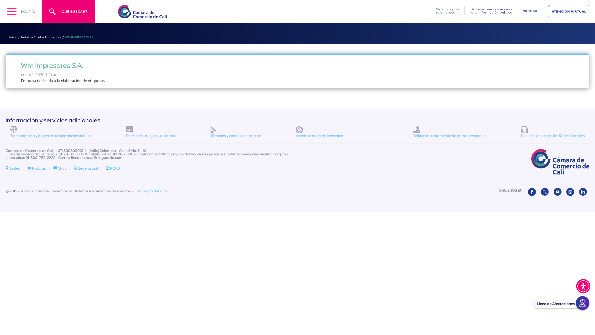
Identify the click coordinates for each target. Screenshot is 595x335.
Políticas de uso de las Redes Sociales (553, 136)
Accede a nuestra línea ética (319, 136)
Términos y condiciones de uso (236, 136)
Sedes (14, 168)
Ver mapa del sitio (151, 191)
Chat (61, 168)
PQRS (114, 168)
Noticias (38, 168)
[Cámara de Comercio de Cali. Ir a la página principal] (142, 15)
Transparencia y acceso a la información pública (51, 136)
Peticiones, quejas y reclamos (151, 136)
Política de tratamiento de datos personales (449, 136)
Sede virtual (87, 168)
